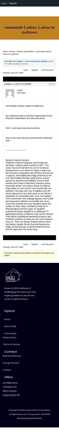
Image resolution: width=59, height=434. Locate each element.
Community (10, 333)
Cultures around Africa (25, 52)
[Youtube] (50, 16)
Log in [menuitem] (4, 3)
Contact (7, 369)
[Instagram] (45, 16)
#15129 (52, 84)
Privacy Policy (9, 337)
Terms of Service (11, 344)
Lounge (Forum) (11, 362)
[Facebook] (40, 16)
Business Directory (12, 355)
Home (5, 52)
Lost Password (47, 70)
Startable (37, 418)
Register (35, 70)
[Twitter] (55, 16)
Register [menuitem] (13, 3)
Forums (12, 52)
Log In (25, 70)
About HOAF (10, 326)
